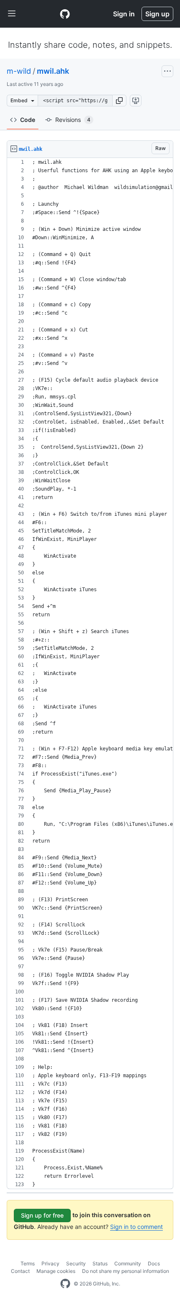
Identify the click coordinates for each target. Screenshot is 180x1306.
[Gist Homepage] (65, 14)
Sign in (124, 14)
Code (27, 119)
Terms (28, 1263)
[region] (90, 673)
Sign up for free (42, 1215)
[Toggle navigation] (12, 13)
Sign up (157, 14)
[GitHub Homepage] (65, 1283)
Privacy (50, 1263)
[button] (119, 100)
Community (127, 1263)
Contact (20, 1271)
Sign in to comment (136, 1226)
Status (100, 1263)
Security (76, 1263)
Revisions (72, 119)
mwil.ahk (53, 71)
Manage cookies (55, 1271)
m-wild (19, 71)
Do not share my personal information (125, 1271)
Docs (154, 1263)
